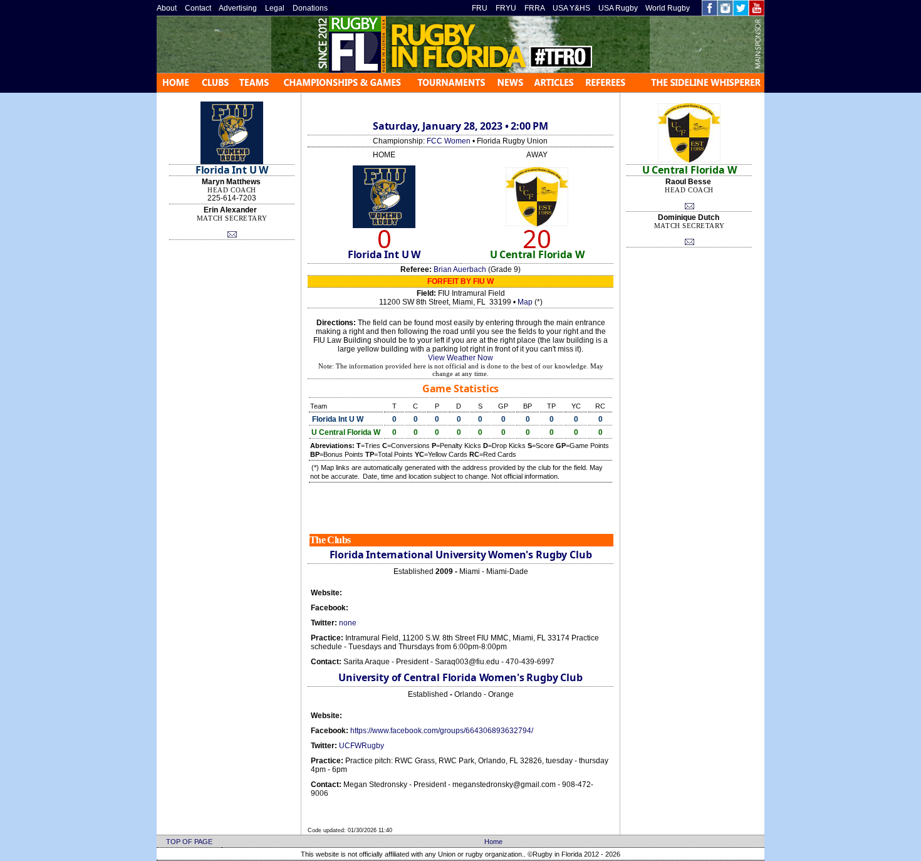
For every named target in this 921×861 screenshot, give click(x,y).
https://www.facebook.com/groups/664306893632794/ (441, 730)
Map (525, 302)
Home (493, 841)
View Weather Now (460, 357)
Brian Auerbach (460, 269)
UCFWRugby (361, 745)
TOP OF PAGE (189, 841)
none (347, 622)
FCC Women (449, 141)
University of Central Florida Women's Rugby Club (460, 677)
